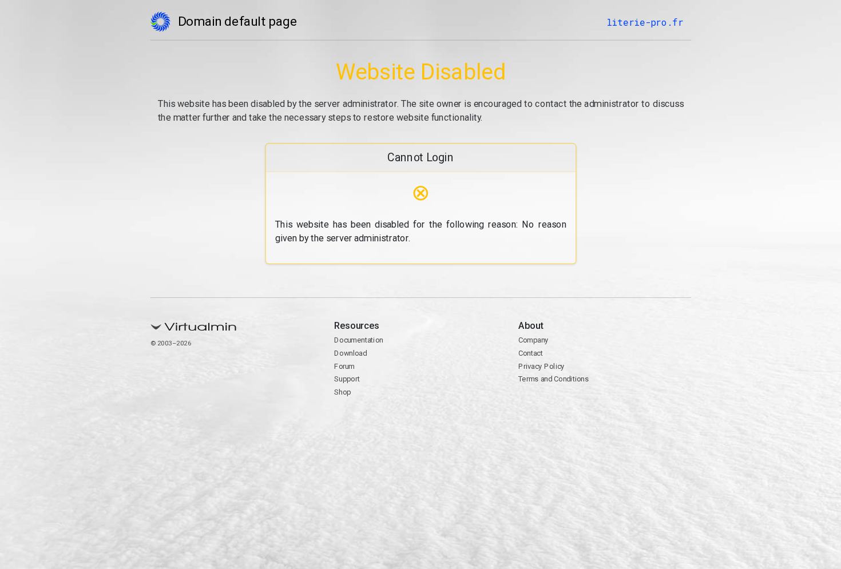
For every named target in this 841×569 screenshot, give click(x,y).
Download (350, 353)
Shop (342, 392)
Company (533, 340)
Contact (530, 353)
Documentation (358, 340)
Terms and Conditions (553, 379)
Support (347, 379)
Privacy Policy (541, 366)
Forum (344, 366)
